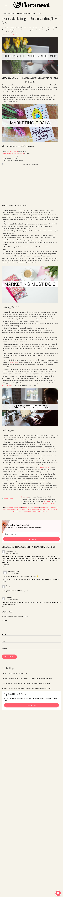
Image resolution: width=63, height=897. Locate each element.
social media (14, 362)
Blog (3, 28)
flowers (55, 509)
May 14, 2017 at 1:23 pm (11, 588)
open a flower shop (24, 511)
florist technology (26, 30)
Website (4, 648)
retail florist (37, 511)
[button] (6, 5)
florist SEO (16, 509)
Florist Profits (6, 30)
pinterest (31, 511)
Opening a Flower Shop (49, 30)
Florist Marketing (21, 28)
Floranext (4, 13)
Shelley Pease (9, 551)
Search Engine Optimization (10, 32)
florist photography (8, 509)
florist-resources (41, 509)
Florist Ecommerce (10, 28)
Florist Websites (37, 30)
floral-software (26, 507)
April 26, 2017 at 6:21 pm (11, 553)
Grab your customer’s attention (13, 153)
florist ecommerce (34, 507)
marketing (15, 511)
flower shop (49, 509)
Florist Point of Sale (43, 28)
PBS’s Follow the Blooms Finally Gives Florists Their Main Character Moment (26, 683)
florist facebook (44, 507)
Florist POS (53, 28)
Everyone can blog (44, 467)
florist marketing (53, 507)
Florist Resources (15, 30)
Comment (5, 620)
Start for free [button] (31, 705)
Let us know (47, 501)
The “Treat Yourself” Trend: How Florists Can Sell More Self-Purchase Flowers (27, 678)
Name (4, 634)
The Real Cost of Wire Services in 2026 (14, 673)
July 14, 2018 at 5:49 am (11, 599)
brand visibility (13, 151)
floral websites (17, 507)
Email (4, 641)
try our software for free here (45, 503)
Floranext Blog (12, 13)
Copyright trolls (7, 385)
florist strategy (23, 509)
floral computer (9, 507)
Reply (3, 566)
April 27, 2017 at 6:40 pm (13, 573)
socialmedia (44, 511)
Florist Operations (32, 28)
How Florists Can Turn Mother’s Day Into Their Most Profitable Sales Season (26, 688)
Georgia (8, 586)
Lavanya (8, 597)
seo (19, 32)
